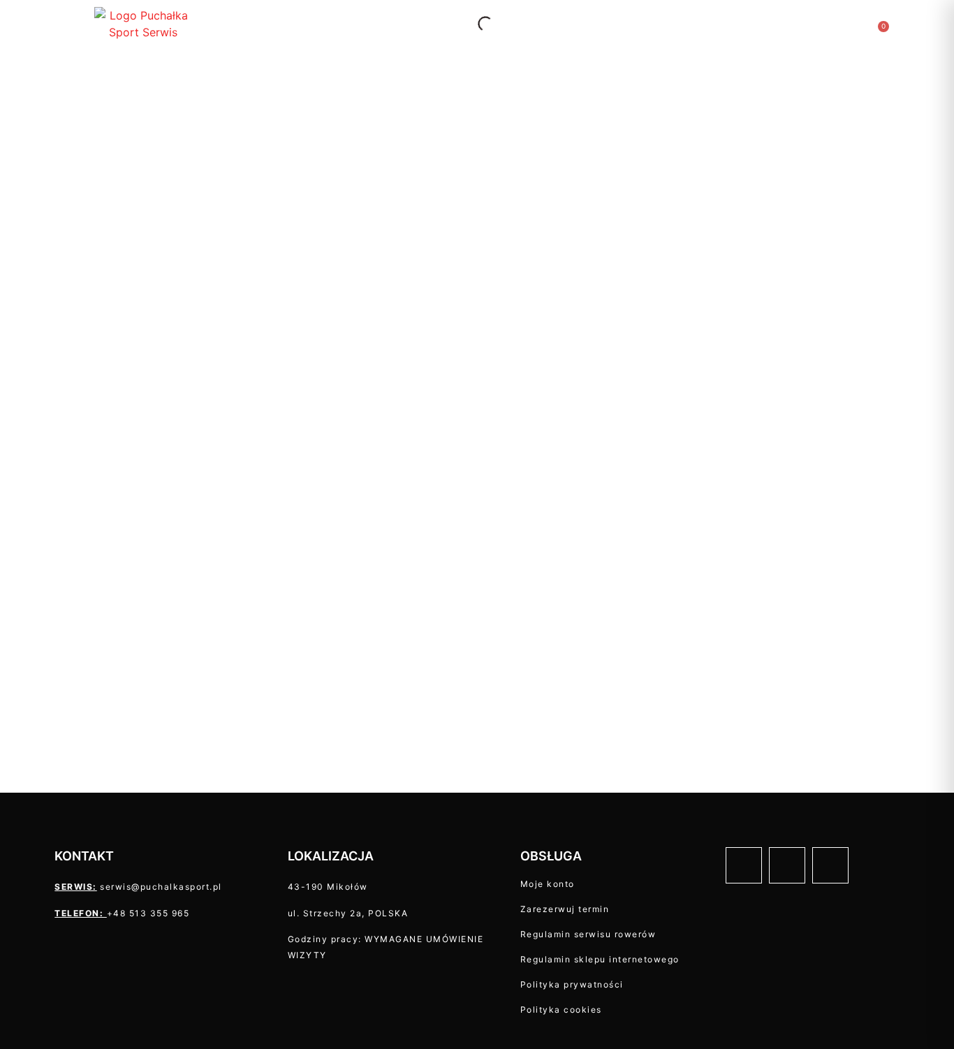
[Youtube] (830, 865)
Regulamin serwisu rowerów (588, 934)
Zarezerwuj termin (565, 909)
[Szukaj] (473, 24)
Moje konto (547, 884)
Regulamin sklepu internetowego (600, 959)
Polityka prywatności (572, 984)
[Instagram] (787, 865)
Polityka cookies (561, 1009)
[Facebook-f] (744, 865)
